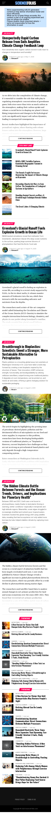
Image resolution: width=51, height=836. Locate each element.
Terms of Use (31, 799)
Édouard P (14, 58)
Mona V (13, 389)
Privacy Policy (20, 799)
